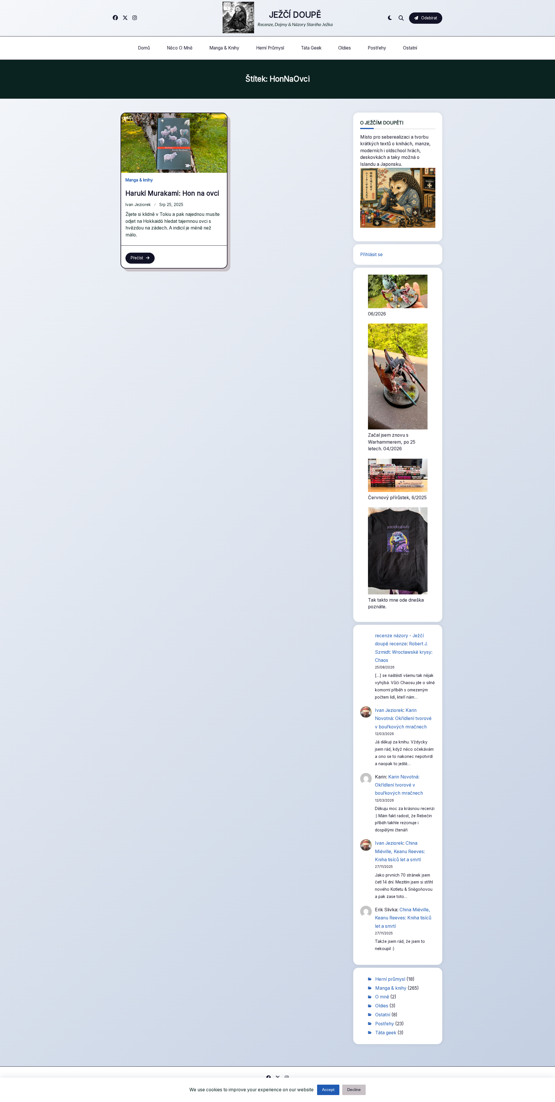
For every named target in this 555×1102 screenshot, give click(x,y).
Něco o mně (180, 48)
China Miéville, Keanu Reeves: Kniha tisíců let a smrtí (400, 851)
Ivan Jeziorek (138, 204)
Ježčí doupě (295, 15)
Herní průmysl (270, 48)
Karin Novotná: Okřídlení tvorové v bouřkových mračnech (403, 719)
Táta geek (311, 48)
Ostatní (410, 48)
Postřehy (377, 48)
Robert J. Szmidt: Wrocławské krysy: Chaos (403, 652)
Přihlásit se (371, 254)
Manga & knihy (224, 48)
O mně (382, 997)
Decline (354, 1090)
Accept (328, 1090)
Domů (144, 48)
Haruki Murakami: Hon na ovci (172, 193)
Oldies (344, 48)
